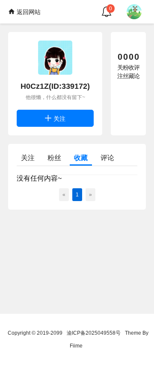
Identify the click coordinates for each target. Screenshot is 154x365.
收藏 (81, 157)
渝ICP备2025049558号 (94, 333)
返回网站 (28, 12)
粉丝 (54, 157)
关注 (58, 118)
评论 (107, 157)
